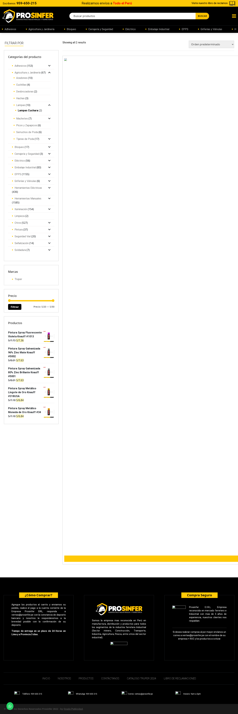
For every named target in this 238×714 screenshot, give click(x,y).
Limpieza (20, 216)
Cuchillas (21, 84)
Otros (18, 222)
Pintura (19, 229)
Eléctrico (130, 29)
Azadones (21, 77)
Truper (18, 279)
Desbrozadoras (24, 91)
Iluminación (21, 209)
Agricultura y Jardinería (41, 29)
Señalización (22, 243)
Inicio (46, 678)
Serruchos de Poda (27, 132)
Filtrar (15, 307)
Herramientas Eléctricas (28, 187)
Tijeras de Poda (25, 139)
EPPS (185, 29)
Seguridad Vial (23, 236)
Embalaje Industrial (158, 29)
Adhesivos (10, 29)
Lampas (20, 105)
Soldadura (20, 250)
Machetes (22, 118)
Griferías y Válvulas (211, 29)
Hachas (20, 98)
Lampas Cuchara (28, 110)
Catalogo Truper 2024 (141, 678)
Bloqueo (71, 29)
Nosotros (64, 678)
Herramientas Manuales (28, 198)
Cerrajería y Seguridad (100, 29)
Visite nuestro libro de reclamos (210, 3)
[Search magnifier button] (202, 16)
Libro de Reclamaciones (180, 678)
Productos (86, 678)
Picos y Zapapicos (26, 125)
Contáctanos (110, 678)
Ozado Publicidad (73, 709)
